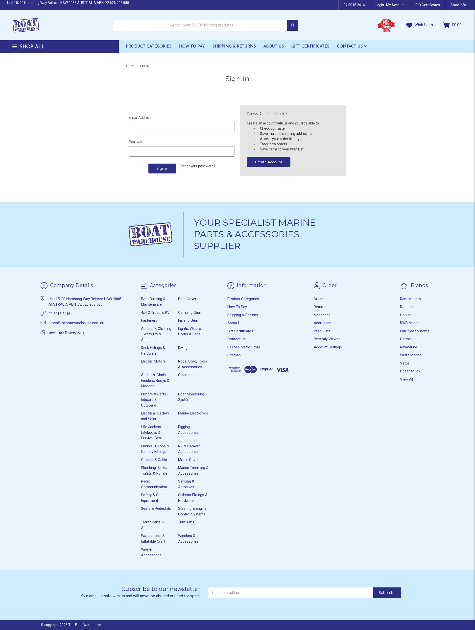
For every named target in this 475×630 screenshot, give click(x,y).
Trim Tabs (186, 522)
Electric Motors (153, 361)
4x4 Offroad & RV (155, 312)
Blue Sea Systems (414, 331)
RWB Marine (410, 323)
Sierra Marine (410, 355)
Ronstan (407, 307)
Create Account (268, 162)
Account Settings (328, 347)
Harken (405, 315)
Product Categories (148, 46)
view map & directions (66, 332)
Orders (319, 299)
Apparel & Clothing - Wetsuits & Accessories (156, 334)
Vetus (405, 363)
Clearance (186, 375)
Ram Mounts (410, 299)
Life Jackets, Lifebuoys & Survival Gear (151, 432)
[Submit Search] (292, 25)
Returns (320, 307)
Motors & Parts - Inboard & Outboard (154, 400)
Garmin (406, 339)
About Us (273, 46)
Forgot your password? (197, 166)
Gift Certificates (310, 46)
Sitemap (234, 355)
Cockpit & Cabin (154, 460)
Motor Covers (189, 460)
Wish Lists (423, 25)
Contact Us (350, 46)
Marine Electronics (193, 413)
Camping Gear (189, 312)
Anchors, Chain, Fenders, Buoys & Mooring (155, 380)
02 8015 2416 (354, 5)
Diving (183, 347)
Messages (322, 315)
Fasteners (149, 320)
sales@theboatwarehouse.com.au (76, 323)
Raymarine (408, 347)
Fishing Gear (188, 320)
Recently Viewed (327, 339)
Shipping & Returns (234, 46)
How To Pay (192, 46)
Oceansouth (410, 371)
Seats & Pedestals (156, 508)
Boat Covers (188, 299)
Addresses (322, 323)
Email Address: (140, 118)
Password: (137, 142)
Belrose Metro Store (243, 347)
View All (406, 379)
